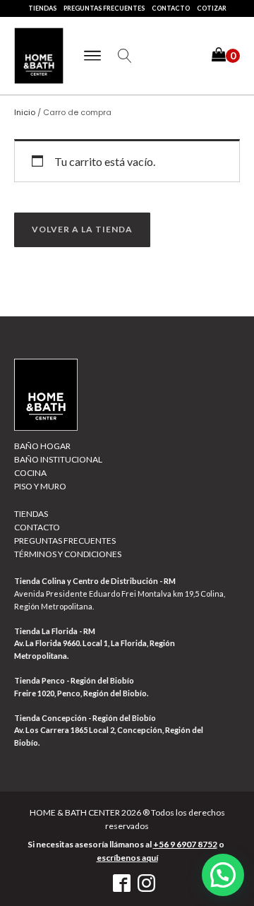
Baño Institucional (58, 459)
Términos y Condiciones (67, 554)
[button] (226, 56)
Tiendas (42, 8)
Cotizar (211, 8)
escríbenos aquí (127, 857)
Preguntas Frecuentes (104, 8)
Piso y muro (40, 486)
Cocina (30, 472)
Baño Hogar (42, 446)
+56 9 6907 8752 (185, 844)
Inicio (24, 112)
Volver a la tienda (82, 229)
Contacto (171, 8)
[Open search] (125, 56)
